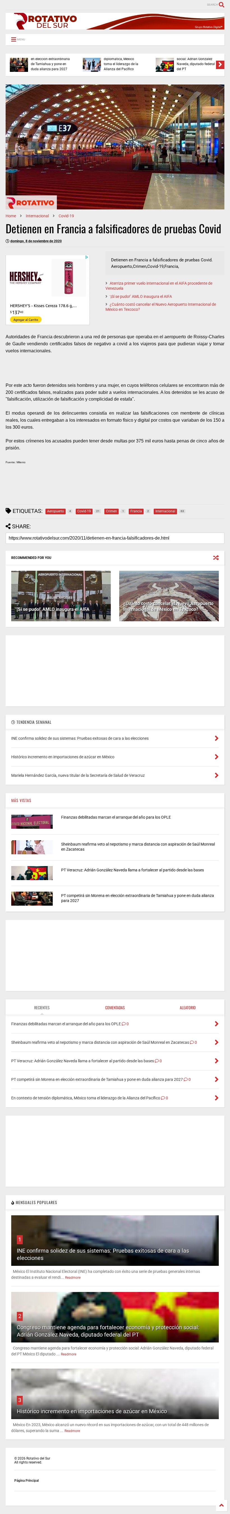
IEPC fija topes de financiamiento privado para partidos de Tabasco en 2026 (123, 61)
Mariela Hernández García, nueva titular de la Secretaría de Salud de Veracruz (196, 61)
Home (11, 216)
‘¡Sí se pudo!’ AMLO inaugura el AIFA (141, 296)
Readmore (73, 1278)
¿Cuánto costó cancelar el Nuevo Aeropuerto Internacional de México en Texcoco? (168, 606)
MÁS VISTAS (21, 800)
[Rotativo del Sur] (115, 27)
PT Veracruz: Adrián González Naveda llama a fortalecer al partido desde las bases (132, 870)
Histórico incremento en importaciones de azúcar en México (92, 1411)
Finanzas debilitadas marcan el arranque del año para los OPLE (116, 817)
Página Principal (26, 1481)
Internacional (37, 216)
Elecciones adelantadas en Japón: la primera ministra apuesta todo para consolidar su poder (50, 61)
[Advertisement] (108, 486)
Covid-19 (66, 216)
